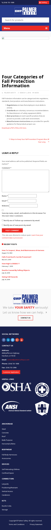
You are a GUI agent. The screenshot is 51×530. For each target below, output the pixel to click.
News (36, 93)
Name (5, 196)
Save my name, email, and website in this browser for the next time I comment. (24, 214)
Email (4, 201)
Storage (5, 509)
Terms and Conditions (17, 524)
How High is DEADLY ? (11, 263)
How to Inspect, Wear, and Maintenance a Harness (23, 250)
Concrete (5, 433)
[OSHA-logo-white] (16, 387)
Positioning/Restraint (10, 487)
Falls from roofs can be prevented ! (16, 257)
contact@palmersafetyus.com (18, 360)
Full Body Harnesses (9, 455)
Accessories (6, 458)
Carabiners (6, 495)
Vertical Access (7, 491)
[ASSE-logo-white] (42, 408)
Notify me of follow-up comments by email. (22, 220)
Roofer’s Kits (6, 506)
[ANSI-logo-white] (16, 406)
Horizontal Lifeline (8, 444)
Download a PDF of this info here (14, 128)
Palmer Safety (10, 93)
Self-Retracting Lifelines (11, 469)
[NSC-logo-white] (42, 390)
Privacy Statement (36, 524)
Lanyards (5, 484)
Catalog (44, 2)
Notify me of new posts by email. (17, 225)
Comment (6, 168)
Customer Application (11, 372)
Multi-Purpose (7, 440)
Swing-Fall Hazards (10, 277)
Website (5, 206)
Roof (3, 436)
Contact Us (25, 318)
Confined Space (8, 473)
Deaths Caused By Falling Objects (16, 270)
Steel (4, 429)
